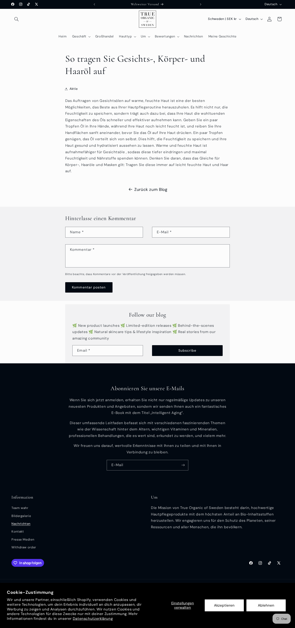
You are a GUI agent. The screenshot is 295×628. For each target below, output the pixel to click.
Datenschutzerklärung (93, 618)
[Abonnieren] (183, 465)
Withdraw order (23, 547)
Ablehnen (266, 605)
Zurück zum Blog (150, 189)
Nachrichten (20, 524)
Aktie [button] (74, 89)
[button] (16, 19)
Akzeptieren (224, 605)
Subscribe (187, 350)
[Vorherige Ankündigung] (94, 4)
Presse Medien (22, 539)
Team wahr (19, 508)
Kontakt (17, 532)
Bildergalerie (21, 516)
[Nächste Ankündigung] (200, 4)
